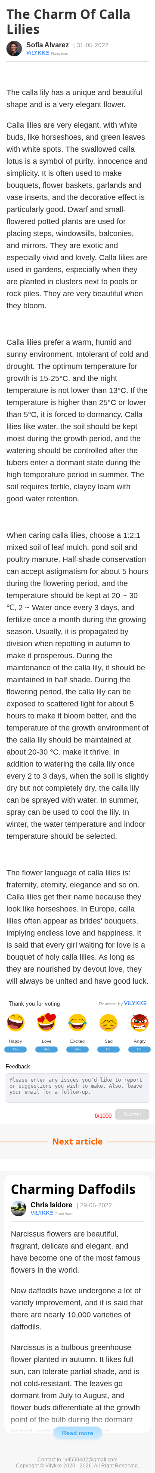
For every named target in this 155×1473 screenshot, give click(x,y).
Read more (77, 1433)
